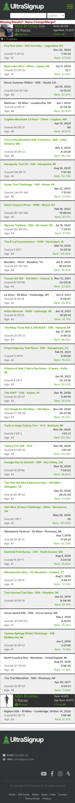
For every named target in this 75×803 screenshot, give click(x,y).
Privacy (46, 798)
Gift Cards (23, 794)
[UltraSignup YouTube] (43, 773)
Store (44, 794)
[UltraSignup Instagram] (60, 773)
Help (52, 794)
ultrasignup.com (24, 759)
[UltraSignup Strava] (68, 773)
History (57, 34)
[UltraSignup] (23, 6)
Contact (62, 794)
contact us (21, 755)
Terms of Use (32, 798)
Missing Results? (11, 22)
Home (12, 794)
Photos (22, 34)
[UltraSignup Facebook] (52, 773)
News (35, 794)
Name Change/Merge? (40, 22)
